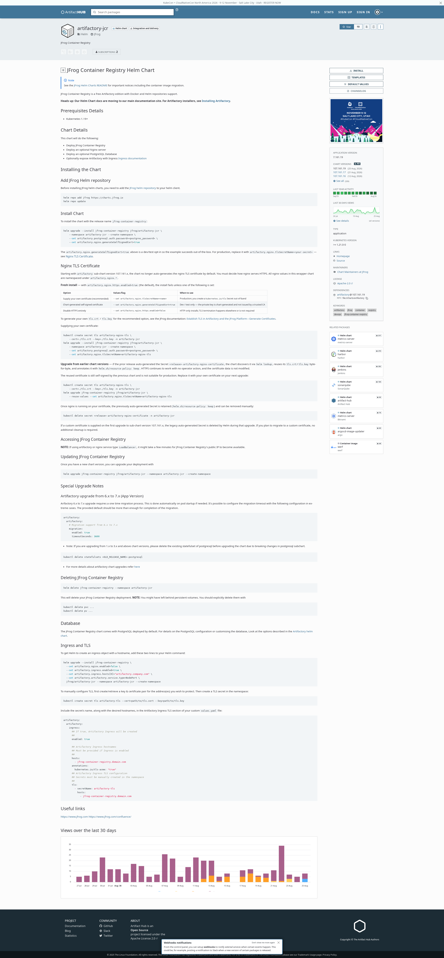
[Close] (278, 942)
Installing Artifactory (216, 101)
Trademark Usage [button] (307, 954)
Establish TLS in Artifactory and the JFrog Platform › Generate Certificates (231, 318)
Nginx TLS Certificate (79, 256)
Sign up (345, 12)
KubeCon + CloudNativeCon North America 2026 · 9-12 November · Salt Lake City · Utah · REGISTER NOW (222, 2)
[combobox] (132, 12)
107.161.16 (339, 176)
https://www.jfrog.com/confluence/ (110, 816)
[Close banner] (440, 3)
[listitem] (339, 310)
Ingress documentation (132, 158)
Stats (329, 12)
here (137, 566)
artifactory (343, 294)
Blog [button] (68, 931)
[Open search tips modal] (177, 9)
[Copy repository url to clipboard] (366, 298)
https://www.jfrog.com (74, 816)
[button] (356, 120)
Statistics (71, 936)
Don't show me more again (263, 942)
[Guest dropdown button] (378, 12)
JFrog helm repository (143, 188)
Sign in (363, 12)
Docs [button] (315, 12)
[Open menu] (380, 26)
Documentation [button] (75, 926)
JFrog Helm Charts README (90, 85)
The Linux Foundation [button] (126, 954)
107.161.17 (339, 172)
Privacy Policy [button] (329, 954)
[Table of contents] (63, 70)
